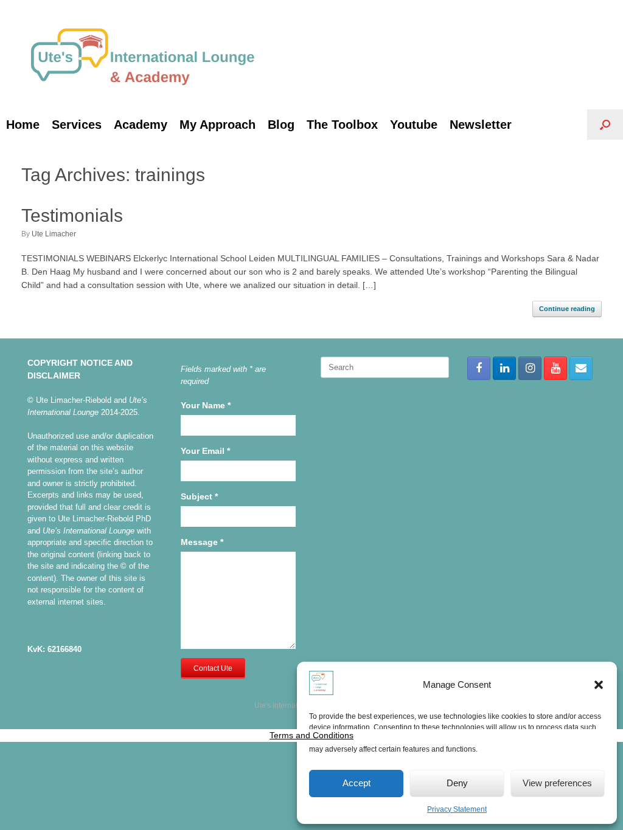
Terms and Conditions (311, 735)
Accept (357, 783)
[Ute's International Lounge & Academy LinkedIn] (504, 368)
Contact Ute (212, 668)
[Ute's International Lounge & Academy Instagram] (529, 368)
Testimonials (72, 215)
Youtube (413, 124)
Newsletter (481, 124)
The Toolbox (342, 124)
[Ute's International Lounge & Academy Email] (581, 368)
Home (23, 124)
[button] (599, 685)
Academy (140, 124)
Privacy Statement (457, 809)
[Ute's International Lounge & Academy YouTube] (555, 368)
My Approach (217, 124)
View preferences (557, 783)
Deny (457, 783)
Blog (281, 124)
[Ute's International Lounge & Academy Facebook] (478, 368)
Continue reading (567, 308)
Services (77, 124)
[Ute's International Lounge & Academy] (143, 54)
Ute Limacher (54, 234)
